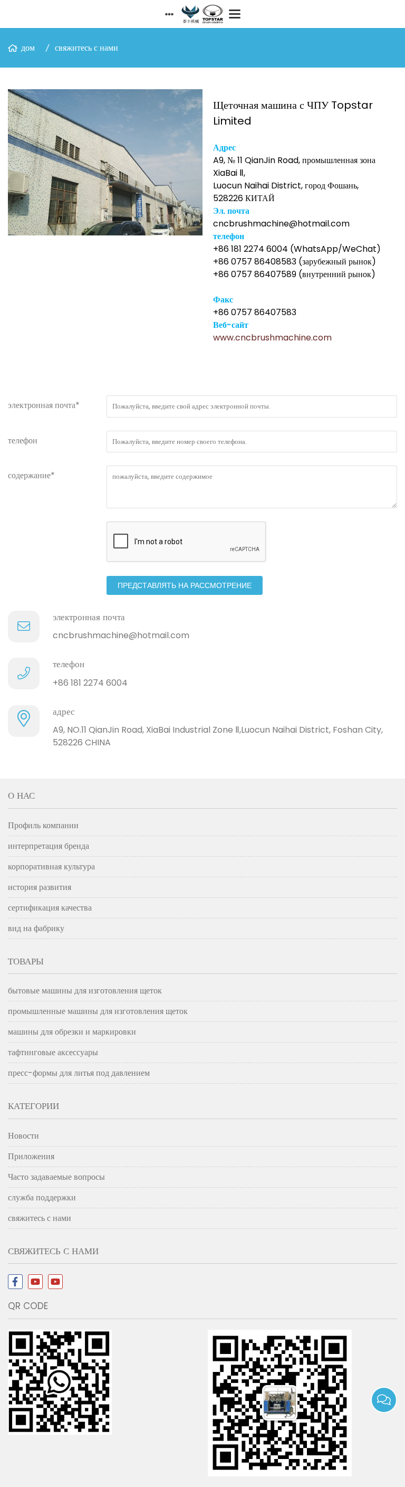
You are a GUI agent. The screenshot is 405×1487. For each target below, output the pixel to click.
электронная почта (89, 617)
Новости (23, 1136)
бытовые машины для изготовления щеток (85, 990)
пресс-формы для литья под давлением (79, 1073)
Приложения (31, 1156)
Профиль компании (43, 825)
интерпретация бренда (48, 846)
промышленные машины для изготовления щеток (98, 1011)
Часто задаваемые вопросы (56, 1177)
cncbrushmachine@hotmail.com (121, 635)
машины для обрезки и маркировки (72, 1032)
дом (28, 48)
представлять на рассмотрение (185, 585)
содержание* (31, 475)
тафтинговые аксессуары (53, 1052)
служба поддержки (42, 1197)
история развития (39, 887)
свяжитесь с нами (86, 48)
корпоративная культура (51, 866)
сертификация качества (50, 908)
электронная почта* (44, 405)
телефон (22, 440)
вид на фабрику (36, 928)
